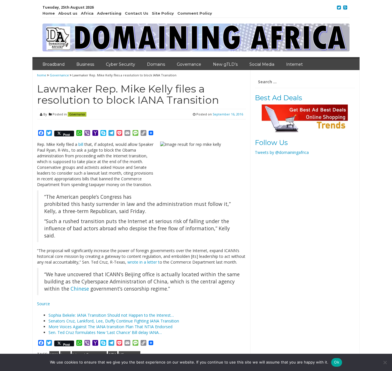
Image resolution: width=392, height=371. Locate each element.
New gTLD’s (225, 64)
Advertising (109, 13)
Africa (87, 13)
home (42, 75)
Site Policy (163, 13)
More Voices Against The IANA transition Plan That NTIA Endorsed (110, 326)
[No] (385, 362)
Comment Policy (194, 13)
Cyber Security (120, 64)
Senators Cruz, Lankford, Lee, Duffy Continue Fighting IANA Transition (113, 321)
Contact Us (136, 13)
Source (43, 303)
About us (67, 13)
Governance (189, 64)
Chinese (80, 288)
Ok (336, 362)
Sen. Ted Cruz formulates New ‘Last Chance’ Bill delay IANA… (105, 332)
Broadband (53, 64)
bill (81, 144)
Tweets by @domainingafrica (282, 152)
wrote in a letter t (143, 262)
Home (48, 13)
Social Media (261, 64)
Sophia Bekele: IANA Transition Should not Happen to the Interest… (111, 315)
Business (85, 64)
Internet (294, 64)
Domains (156, 64)
